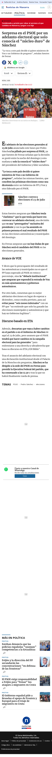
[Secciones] (2, 7)
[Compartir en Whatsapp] (15, 63)
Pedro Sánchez (27, 384)
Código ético (5, 745)
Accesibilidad (17, 745)
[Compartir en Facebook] (4, 63)
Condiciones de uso (35, 741)
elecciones (40, 384)
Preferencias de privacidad (10, 749)
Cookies (47, 741)
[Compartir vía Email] (26, 63)
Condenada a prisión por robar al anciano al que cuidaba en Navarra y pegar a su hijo (23, 24)
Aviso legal (5, 741)
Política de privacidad (19, 741)
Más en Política (13, 637)
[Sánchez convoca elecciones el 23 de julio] (9, 201)
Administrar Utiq (29, 745)
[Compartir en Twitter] (9, 63)
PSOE (15, 384)
